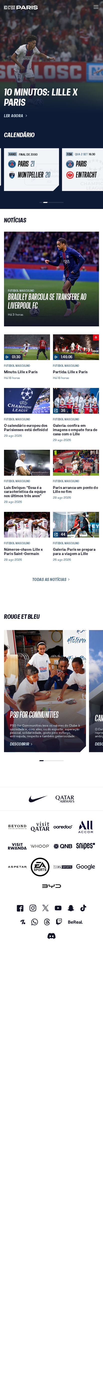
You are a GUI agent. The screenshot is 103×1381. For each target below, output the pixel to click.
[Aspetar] (17, 867)
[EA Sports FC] (40, 867)
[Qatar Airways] (65, 799)
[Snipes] (85, 846)
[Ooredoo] (63, 827)
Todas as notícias (49, 579)
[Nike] (38, 799)
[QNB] (63, 846)
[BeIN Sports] (63, 867)
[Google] (85, 867)
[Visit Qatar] (40, 827)
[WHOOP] (40, 846)
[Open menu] (96, 7)
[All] (85, 827)
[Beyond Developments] (17, 827)
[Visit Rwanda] (17, 846)
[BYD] (51, 886)
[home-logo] (21, 7)
